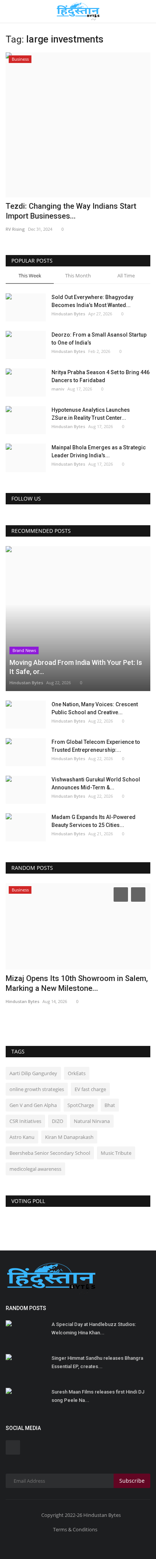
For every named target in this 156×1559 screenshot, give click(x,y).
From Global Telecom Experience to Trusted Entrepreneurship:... (95, 746)
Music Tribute (116, 1153)
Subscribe (132, 1480)
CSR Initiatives (25, 1121)
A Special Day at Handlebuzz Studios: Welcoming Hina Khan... (93, 1328)
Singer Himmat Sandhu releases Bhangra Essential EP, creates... (97, 1362)
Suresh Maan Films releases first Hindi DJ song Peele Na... (97, 1396)
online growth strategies (36, 1089)
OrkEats (77, 1073)
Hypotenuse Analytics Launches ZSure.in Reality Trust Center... (90, 414)
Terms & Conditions (75, 1529)
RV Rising (15, 229)
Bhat (110, 1105)
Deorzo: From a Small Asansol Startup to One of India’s (99, 339)
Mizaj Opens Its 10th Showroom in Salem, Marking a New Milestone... (77, 983)
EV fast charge (90, 1089)
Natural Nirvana (92, 1121)
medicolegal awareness (35, 1168)
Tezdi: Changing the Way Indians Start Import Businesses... (71, 211)
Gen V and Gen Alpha (33, 1105)
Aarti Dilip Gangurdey (33, 1073)
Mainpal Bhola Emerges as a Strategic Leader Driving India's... (98, 451)
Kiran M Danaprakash (69, 1137)
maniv (57, 389)
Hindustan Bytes (68, 314)
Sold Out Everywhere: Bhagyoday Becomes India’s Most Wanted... (92, 301)
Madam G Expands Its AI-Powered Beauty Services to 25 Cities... (93, 821)
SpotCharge (80, 1105)
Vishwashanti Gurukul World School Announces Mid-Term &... (95, 783)
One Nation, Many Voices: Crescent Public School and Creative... (94, 708)
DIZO (57, 1121)
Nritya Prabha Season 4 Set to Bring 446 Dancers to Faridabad (100, 376)
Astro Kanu (21, 1137)
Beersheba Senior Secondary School (49, 1153)
